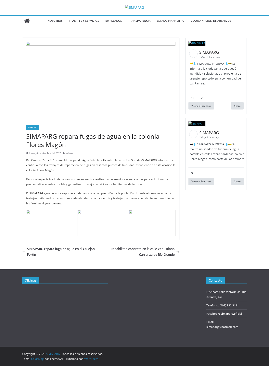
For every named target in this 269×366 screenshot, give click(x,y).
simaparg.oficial (231, 313)
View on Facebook (201, 106)
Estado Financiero (171, 20)
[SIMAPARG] (27, 21)
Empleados (113, 20)
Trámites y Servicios (84, 20)
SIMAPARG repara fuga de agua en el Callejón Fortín (61, 252)
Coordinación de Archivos (211, 20)
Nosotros (55, 20)
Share (237, 106)
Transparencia (139, 20)
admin (69, 153)
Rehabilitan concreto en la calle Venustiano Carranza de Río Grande (143, 252)
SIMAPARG (32, 127)
